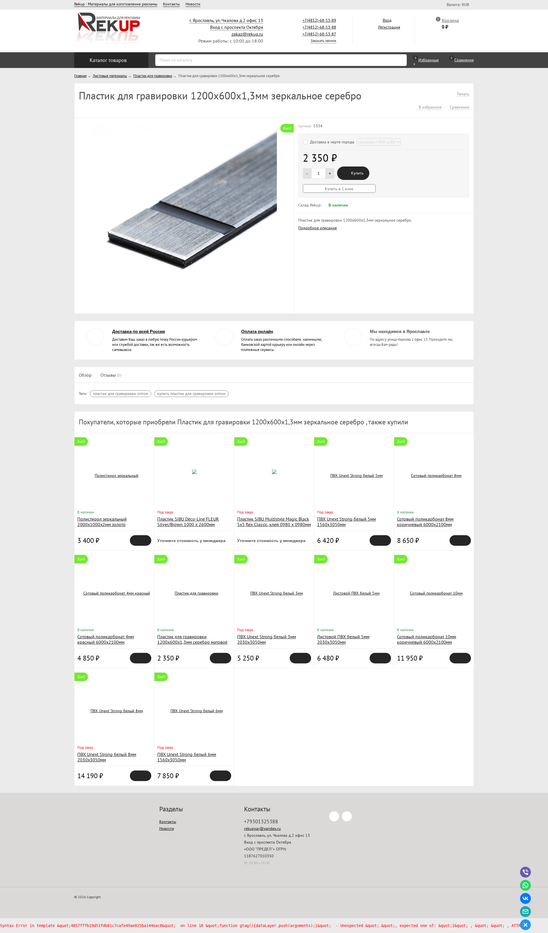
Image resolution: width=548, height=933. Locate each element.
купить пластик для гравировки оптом (191, 393)
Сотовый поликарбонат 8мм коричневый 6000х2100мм (425, 521)
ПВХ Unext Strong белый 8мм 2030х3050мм (106, 757)
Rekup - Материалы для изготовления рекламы (115, 4)
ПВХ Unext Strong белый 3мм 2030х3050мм (266, 639)
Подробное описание (317, 227)
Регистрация (389, 27)
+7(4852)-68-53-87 (319, 34)
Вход (387, 20)
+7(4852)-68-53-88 (319, 27)
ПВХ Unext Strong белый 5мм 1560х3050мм (346, 521)
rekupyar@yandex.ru (262, 828)
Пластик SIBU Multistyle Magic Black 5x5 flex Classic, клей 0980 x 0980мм (274, 521)
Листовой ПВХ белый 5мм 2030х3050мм (343, 639)
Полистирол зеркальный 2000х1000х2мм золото (102, 521)
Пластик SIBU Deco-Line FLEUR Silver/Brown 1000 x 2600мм (188, 521)
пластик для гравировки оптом (120, 393)
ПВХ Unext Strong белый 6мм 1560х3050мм (186, 757)
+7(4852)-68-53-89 (319, 20)
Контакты (171, 4)
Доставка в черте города (332, 142)
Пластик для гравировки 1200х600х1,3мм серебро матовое (192, 639)
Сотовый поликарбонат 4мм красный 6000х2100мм (105, 639)
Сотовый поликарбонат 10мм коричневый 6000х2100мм (426, 639)
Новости (193, 4)
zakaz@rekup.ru (247, 34)
